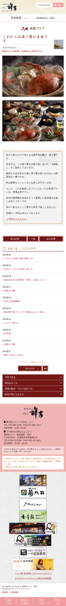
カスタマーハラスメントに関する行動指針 (33, 578)
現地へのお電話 (24, 601)
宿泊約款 (27, 573)
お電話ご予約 (8, 601)
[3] (45, 368)
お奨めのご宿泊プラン (31, 51)
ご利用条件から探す (45, 18)
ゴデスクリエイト (22, 589)
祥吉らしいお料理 (10, 51)
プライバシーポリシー (42, 573)
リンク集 (19, 573)
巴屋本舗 (14, 592)
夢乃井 (5, 592)
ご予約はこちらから (16, 219)
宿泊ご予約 (41, 601)
